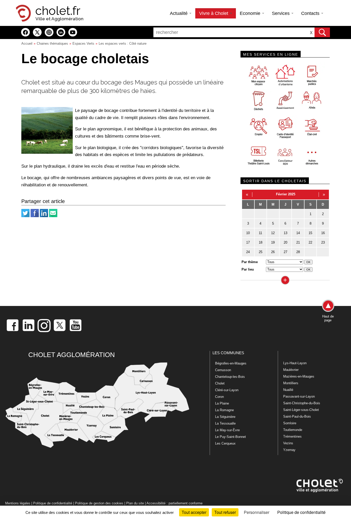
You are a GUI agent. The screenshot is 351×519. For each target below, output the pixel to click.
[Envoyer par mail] (53, 216)
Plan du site (135, 503)
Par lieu (248, 269)
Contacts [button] (311, 13)
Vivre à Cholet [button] (214, 13)
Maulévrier (291, 370)
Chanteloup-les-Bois (230, 377)
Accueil (26, 43)
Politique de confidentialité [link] (301, 512)
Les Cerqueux (225, 443)
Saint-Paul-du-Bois (297, 416)
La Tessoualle (225, 423)
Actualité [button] (179, 13)
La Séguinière (225, 417)
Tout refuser (225, 512)
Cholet (220, 383)
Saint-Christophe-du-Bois (301, 403)
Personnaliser (256, 512)
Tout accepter (194, 512)
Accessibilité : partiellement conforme (174, 503)
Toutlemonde (292, 430)
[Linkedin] (44, 216)
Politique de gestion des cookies (99, 503)
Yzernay (289, 450)
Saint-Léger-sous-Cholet (301, 410)
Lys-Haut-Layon (295, 363)
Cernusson (223, 370)
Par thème (250, 262)
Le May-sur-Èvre (227, 430)
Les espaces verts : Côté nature (122, 43)
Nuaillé (288, 390)
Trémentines (292, 436)
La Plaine (222, 403)
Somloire (289, 423)
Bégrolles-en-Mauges (230, 363)
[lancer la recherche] (322, 32)
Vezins (288, 443)
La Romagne (224, 410)
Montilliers (290, 383)
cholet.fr (57, 11)
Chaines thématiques (52, 43)
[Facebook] (35, 216)
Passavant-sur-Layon (299, 396)
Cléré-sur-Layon (226, 390)
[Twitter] (25, 216)
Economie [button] (251, 13)
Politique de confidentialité (52, 503)
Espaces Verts (83, 43)
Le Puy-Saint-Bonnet (230, 437)
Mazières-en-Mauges (298, 376)
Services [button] (281, 13)
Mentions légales (17, 503)
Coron (219, 397)
